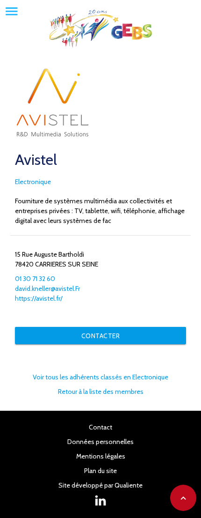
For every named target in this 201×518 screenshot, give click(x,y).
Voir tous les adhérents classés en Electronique (100, 377)
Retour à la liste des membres (101, 391)
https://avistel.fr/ (39, 298)
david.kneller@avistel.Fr (47, 288)
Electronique (33, 182)
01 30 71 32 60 (35, 278)
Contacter (100, 336)
